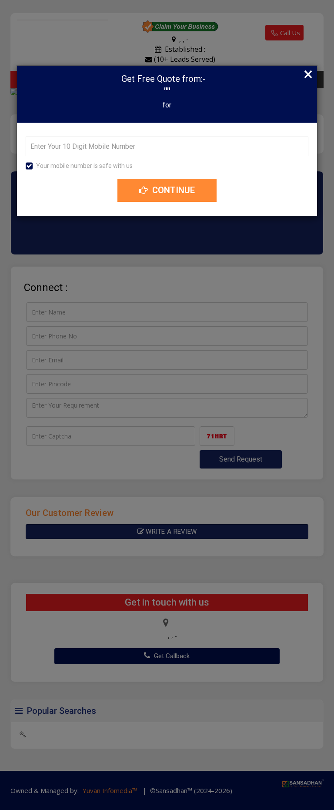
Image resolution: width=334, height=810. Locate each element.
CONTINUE (172, 190)
